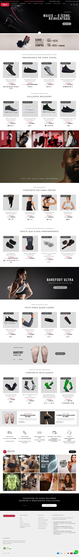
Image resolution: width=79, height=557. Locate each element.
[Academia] (24, 138)
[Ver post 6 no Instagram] (30, 482)
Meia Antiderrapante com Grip (30, 395)
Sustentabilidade (41, 528)
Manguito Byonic (30, 329)
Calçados (14, 3)
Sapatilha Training (11, 79)
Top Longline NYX (30, 212)
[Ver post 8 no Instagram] (67, 482)
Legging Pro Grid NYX (11, 212)
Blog (21, 517)
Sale (64, 3)
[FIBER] (9, 516)
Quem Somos (41, 517)
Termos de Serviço (42, 522)
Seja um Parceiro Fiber (24, 524)
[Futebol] (55, 138)
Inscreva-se (49, 505)
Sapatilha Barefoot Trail (68, 79)
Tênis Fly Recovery (11, 118)
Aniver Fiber (15, 5)
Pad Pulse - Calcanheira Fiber (49, 254)
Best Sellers (57, 3)
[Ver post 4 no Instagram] (67, 464)
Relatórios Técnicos (42, 526)
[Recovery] (39, 138)
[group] (39, 18)
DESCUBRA (60, 353)
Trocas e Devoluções (42, 524)
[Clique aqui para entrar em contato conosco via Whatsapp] (76, 552)
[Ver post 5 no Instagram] (12, 482)
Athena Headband (49, 329)
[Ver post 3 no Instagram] (49, 464)
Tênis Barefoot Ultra (30, 79)
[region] (39, 18)
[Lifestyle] (71, 138)
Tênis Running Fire (11, 329)
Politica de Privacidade (43, 520)
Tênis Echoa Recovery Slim (68, 118)
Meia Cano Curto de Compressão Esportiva (49, 395)
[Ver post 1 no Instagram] (12, 464)
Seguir (72, 451)
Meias (29, 3)
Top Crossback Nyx (49, 212)
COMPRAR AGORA (60, 287)
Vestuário (48, 3)
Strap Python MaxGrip (30, 253)
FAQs (21, 520)
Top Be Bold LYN (68, 212)
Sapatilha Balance (49, 79)
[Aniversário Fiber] (39, 42)
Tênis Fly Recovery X (49, 118)
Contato (21, 522)
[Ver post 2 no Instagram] (30, 464)
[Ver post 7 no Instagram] (49, 482)
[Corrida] (8, 138)
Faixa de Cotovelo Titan (68, 253)
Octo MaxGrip (11, 253)
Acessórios (23, 3)
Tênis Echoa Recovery (30, 118)
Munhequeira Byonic (68, 329)
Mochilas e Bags (38, 3)
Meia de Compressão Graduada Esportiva (68, 395)
